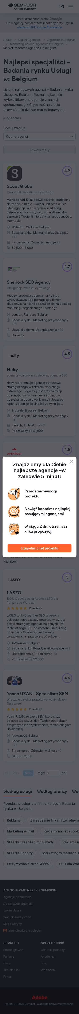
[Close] (71, 462)
